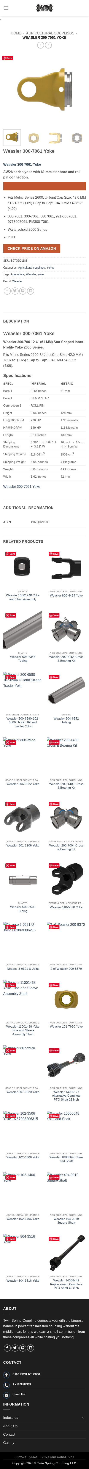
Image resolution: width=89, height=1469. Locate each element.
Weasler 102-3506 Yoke (22, 1157)
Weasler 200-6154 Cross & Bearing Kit (66, 658)
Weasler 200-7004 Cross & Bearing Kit (66, 847)
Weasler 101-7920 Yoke (66, 1026)
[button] (5, 8)
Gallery (8, 1443)
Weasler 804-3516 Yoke (22, 1280)
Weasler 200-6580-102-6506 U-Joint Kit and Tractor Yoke (22, 722)
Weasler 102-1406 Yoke (22, 1219)
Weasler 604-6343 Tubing (22, 658)
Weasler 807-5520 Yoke (22, 1092)
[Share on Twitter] (15, 291)
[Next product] (40, 45)
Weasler (31, 274)
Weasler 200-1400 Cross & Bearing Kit (66, 786)
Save (9, 58)
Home (16, 33)
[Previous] (10, 89)
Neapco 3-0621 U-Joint (23, 968)
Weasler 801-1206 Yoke (22, 845)
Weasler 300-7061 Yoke (22, 164)
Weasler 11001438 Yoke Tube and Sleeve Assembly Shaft (23, 1030)
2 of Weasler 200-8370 (66, 968)
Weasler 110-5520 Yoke (66, 907)
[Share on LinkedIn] (30, 291)
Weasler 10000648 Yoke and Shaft (66, 1159)
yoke (41, 274)
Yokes (50, 267)
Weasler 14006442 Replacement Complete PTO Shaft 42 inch (66, 1284)
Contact (9, 1434)
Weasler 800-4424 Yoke (66, 595)
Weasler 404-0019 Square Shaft (66, 1220)
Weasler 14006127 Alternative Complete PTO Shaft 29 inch (66, 1095)
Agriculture (17, 274)
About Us (10, 1426)
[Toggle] (83, 1417)
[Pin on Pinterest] (22, 291)
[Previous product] (48, 45)
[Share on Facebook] (7, 291)
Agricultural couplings (50, 33)
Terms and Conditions (57, 1456)
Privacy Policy (26, 1456)
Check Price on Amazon (32, 248)
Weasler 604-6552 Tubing (66, 720)
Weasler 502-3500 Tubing (22, 909)
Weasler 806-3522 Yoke (22, 784)
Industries (10, 1417)
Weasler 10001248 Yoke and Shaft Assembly (23, 597)
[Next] (79, 89)
